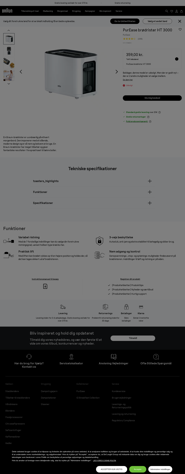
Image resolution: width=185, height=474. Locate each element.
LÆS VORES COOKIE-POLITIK (104, 461)
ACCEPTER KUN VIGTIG (111, 469)
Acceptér (138, 469)
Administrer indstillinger (160, 469)
